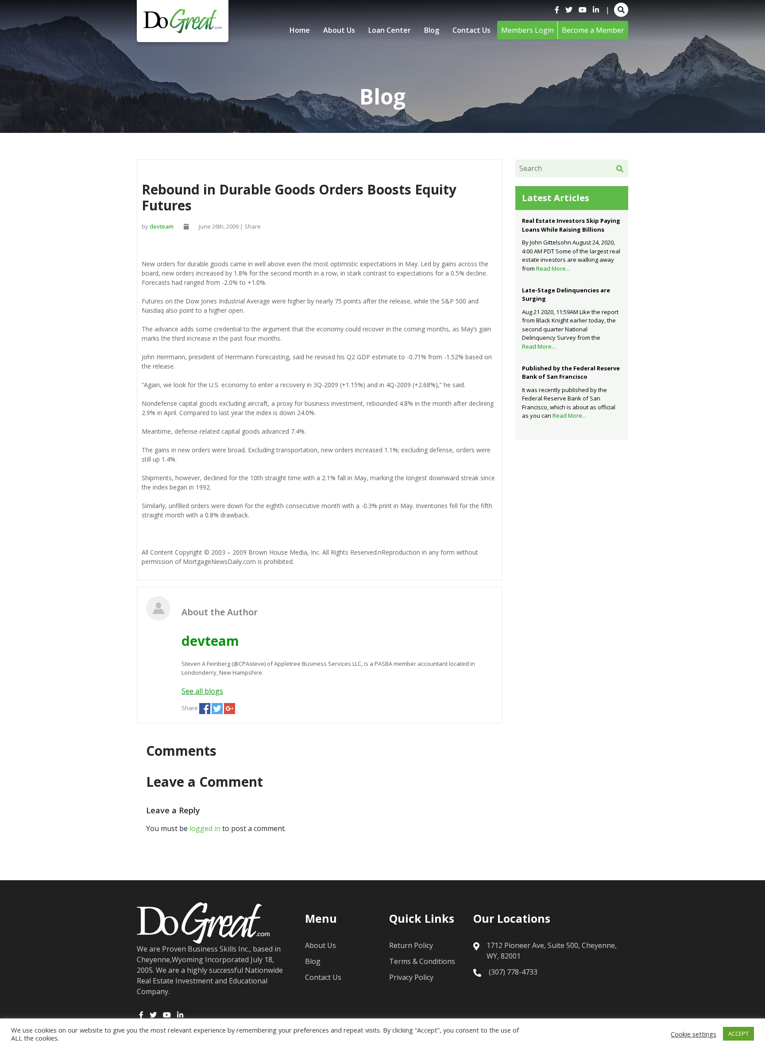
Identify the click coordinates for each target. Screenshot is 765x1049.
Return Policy (411, 945)
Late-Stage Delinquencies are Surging (566, 294)
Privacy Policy (411, 977)
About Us (339, 30)
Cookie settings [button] (693, 1034)
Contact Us (471, 30)
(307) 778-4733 (513, 972)
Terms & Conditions (422, 961)
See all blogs (202, 691)
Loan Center (389, 30)
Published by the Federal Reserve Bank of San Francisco (571, 372)
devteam (162, 226)
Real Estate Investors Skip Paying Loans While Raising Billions (571, 225)
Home (300, 30)
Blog (431, 30)
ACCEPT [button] (738, 1033)
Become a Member (593, 30)
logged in (204, 828)
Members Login (527, 30)
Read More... (553, 268)
